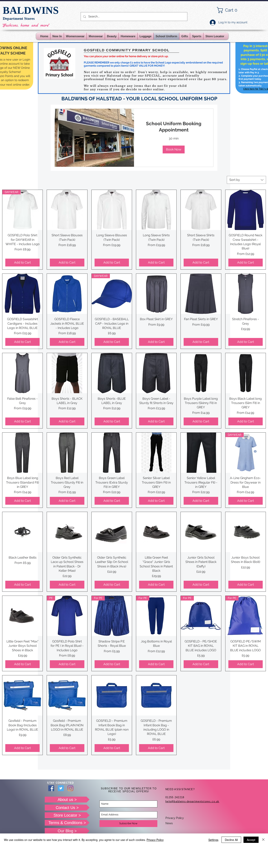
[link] (173, 126)
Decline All (231, 840)
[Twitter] (61, 788)
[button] (230, 10)
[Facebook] (51, 788)
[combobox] (246, 180)
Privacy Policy (174, 818)
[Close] (263, 840)
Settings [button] (213, 840)
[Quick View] (67, 210)
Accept (251, 840)
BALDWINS (31, 10)
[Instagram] (70, 788)
